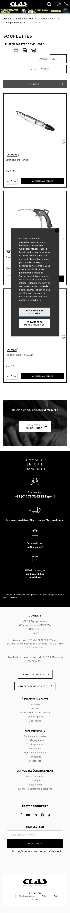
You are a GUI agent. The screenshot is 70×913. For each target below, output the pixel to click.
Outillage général (35, 740)
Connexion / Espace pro (59, 4)
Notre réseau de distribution (35, 712)
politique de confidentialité (47, 851)
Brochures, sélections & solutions (35, 788)
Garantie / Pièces (35, 716)
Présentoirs (35, 760)
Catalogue (35, 780)
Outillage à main (35, 744)
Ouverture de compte (32, 686)
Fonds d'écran (35, 784)
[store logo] (18, 5)
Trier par (31, 69)
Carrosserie (35, 756)
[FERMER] (57, 230)
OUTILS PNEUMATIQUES (14, 22)
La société (35, 704)
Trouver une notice (35, 776)
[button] (63, 142)
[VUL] (25, 51)
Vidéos (35, 708)
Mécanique (35, 748)
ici (40, 300)
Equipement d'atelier (35, 736)
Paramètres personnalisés (34, 323)
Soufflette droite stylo (17, 159)
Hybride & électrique (35, 752)
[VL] (16, 51)
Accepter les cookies (34, 312)
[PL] (34, 51)
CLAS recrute (35, 720)
